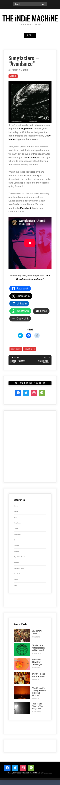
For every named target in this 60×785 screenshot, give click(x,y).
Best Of (16, 511)
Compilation (17, 523)
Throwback (17, 574)
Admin (25, 70)
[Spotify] (42, 393)
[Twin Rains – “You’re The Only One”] (22, 708)
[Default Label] (31, 768)
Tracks (16, 579)
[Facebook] (18, 393)
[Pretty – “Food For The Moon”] (22, 678)
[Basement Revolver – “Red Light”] (22, 664)
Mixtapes (16, 551)
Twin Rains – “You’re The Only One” (38, 706)
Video (13, 76)
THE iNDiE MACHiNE (30, 18)
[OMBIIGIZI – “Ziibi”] (22, 635)
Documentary (17, 534)
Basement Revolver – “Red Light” (37, 662)
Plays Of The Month (19, 557)
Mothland (25, 208)
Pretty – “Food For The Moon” (39, 675)
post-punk (16, 349)
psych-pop (30, 349)
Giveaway (16, 545)
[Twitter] (26, 393)
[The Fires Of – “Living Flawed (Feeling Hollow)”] (22, 692)
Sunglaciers (25, 128)
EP (14, 540)
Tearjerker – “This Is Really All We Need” (38, 647)
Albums (16, 506)
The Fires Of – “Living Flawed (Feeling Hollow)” (39, 692)
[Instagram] (34, 393)
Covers (16, 528)
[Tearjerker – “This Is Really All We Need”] (22, 649)
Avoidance (30, 157)
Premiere (16, 562)
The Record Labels (19, 568)
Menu (30, 35)
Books (15, 517)
